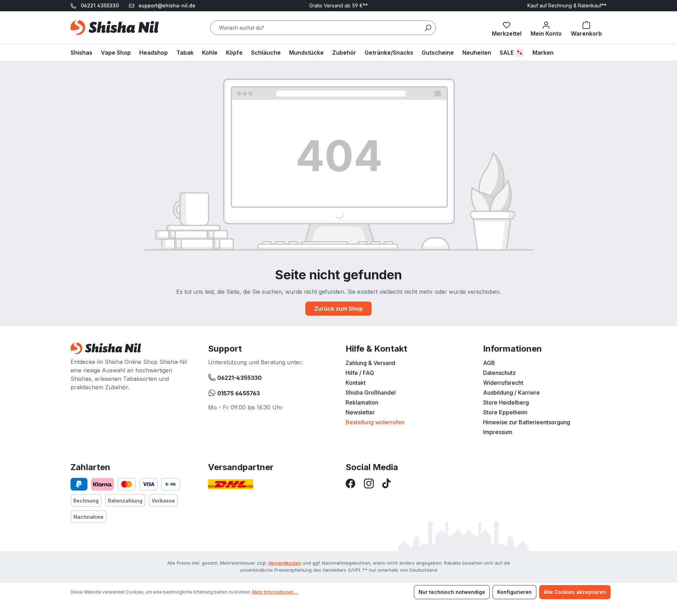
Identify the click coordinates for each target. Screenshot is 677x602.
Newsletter (360, 412)
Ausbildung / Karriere (511, 392)
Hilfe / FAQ (360, 372)
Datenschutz (499, 372)
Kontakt (356, 382)
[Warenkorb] (586, 27)
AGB (489, 362)
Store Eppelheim (505, 412)
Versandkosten (284, 563)
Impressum (497, 432)
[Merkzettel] (506, 27)
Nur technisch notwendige (452, 592)
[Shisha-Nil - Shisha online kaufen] (115, 27)
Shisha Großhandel (371, 392)
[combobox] (323, 27)
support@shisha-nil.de (167, 5)
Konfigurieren (514, 592)
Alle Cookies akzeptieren (575, 592)
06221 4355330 (100, 5)
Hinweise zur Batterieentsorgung (526, 422)
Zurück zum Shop (338, 308)
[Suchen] (428, 27)
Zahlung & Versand (370, 362)
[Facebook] (350, 482)
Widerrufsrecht (503, 382)
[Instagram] (369, 482)
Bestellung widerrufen (375, 422)
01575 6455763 (238, 393)
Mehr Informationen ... (275, 592)
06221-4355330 (239, 377)
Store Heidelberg (506, 402)
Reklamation (362, 402)
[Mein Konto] (546, 27)
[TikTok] (386, 482)
